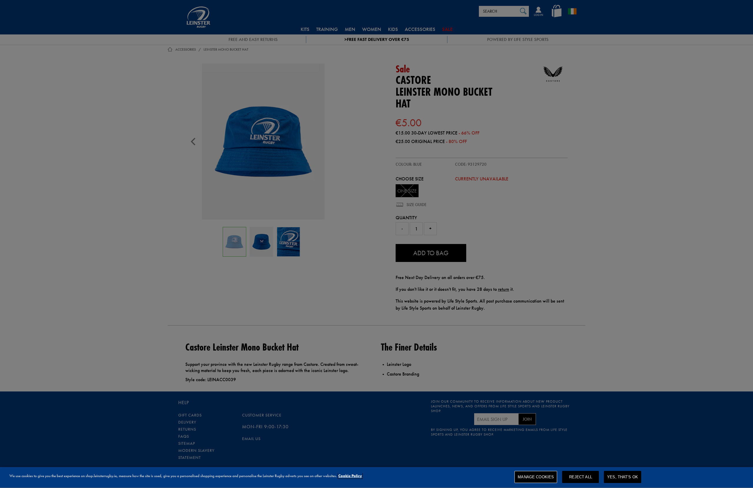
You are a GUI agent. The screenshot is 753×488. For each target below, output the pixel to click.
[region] (376, 477)
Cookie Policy (350, 475)
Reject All (580, 477)
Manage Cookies (536, 477)
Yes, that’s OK (622, 477)
